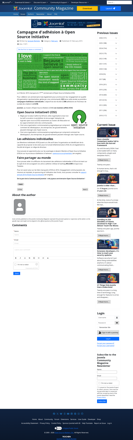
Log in (108, 339)
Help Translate (87, 423)
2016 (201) (103, 84)
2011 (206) (103, 110)
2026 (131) (103, 38)
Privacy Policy (101, 397)
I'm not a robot (106, 383)
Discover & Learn (40, 2)
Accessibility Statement (29, 423)
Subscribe (102, 401)
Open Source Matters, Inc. (64, 433)
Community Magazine (53, 8)
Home (15, 14)
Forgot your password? (105, 343)
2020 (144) (103, 69)
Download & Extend (22, 2)
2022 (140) (103, 59)
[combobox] (119, 2)
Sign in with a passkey (110, 332)
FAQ (55, 14)
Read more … (104, 160)
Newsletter (40, 14)
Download (87, 8)
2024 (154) (103, 48)
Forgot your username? (105, 346)
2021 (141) (103, 64)
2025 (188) (103, 43)
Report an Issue (100, 423)
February (54, 41)
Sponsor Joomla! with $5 (71, 423)
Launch (109, 8)
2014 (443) (103, 95)
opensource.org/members (62, 153)
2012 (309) (103, 105)
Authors (31, 14)
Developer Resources (79, 2)
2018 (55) (102, 74)
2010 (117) (103, 115)
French (21, 184)
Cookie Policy (56, 423)
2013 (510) (103, 100)
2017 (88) (102, 79)
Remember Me (104, 327)
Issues (23, 14)
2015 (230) (103, 90)
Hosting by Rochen (66, 439)
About (49, 14)
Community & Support (58, 2)
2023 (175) (103, 53)
